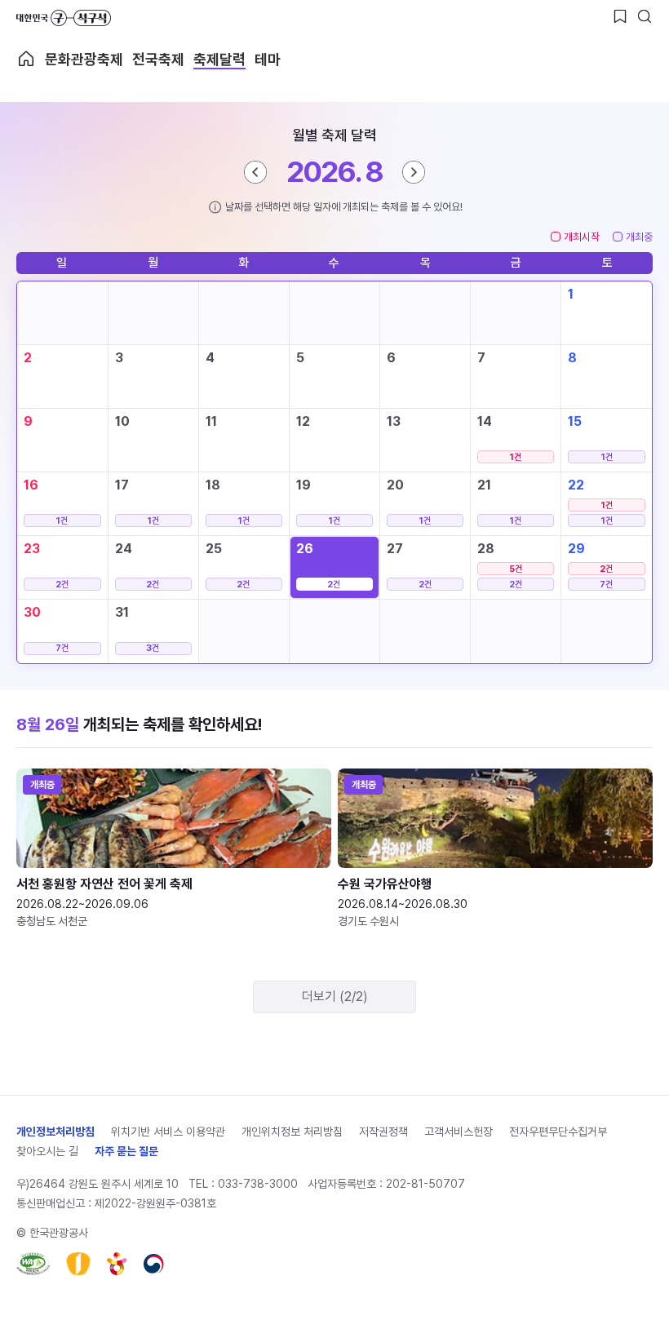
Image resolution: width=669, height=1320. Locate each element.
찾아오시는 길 (47, 1151)
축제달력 (219, 59)
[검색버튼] (644, 16)
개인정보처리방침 (55, 1131)
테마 (268, 59)
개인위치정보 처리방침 (292, 1131)
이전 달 (255, 172)
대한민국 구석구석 (63, 18)
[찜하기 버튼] (620, 16)
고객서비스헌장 (458, 1131)
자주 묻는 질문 (126, 1151)
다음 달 (413, 172)
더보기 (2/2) (335, 996)
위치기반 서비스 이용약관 (168, 1131)
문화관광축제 (84, 59)
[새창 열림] (33, 1263)
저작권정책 (383, 1131)
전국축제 (158, 59)
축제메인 (26, 59)
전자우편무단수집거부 (558, 1131)
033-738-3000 (258, 1183)
